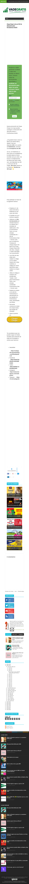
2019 (7, 708)
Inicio (16, 591)
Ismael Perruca (9, 726)
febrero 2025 (10, 699)
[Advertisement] (14, 43)
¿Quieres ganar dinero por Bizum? (14, 750)
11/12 (10, 681)
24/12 (10, 674)
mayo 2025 (10, 695)
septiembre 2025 (11, 690)
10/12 (10, 683)
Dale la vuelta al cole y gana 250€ (14, 763)
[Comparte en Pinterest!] (13, 473)
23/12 (10, 675)
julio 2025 (10, 693)
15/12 (10, 680)
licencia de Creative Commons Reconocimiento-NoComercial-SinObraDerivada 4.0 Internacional (14, 882)
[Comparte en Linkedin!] (8, 477)
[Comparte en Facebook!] (8, 473)
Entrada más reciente (9, 591)
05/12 (10, 685)
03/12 (10, 686)
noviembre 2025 (11, 688)
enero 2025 (10, 700)
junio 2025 (10, 694)
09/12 (10, 684)
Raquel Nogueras (9, 727)
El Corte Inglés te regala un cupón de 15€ (15, 783)
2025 (7, 665)
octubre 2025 (10, 689)
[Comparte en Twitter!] (18, 473)
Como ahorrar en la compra (12, 757)
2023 (7, 703)
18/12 (10, 676)
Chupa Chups (15, 319)
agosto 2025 (10, 691)
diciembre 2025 (11, 666)
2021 (7, 705)
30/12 (10, 669)
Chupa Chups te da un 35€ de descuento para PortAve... (14, 672)
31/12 (10, 668)
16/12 (10, 679)
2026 (7, 664)
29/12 (10, 670)
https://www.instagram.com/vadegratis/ (14, 373)
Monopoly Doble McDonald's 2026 (14, 744)
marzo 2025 (10, 698)
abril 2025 (10, 696)
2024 (7, 702)
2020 (7, 707)
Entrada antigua (21, 591)
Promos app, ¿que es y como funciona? (15, 867)
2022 (7, 704)
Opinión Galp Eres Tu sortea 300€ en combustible (17, 860)
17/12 (10, 677)
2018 (7, 709)
